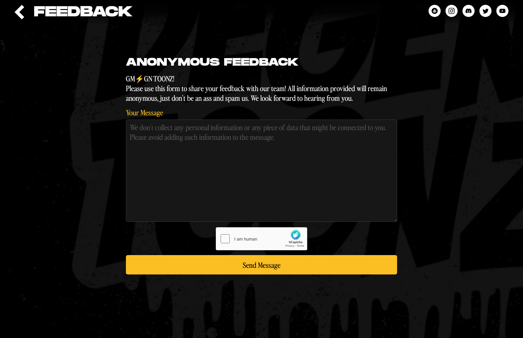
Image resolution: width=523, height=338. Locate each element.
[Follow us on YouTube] (502, 11)
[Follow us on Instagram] (452, 11)
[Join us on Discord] (468, 11)
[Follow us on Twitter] (485, 11)
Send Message (262, 265)
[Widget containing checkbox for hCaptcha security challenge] (261, 238)
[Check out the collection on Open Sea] (435, 11)
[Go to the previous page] (19, 12)
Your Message (144, 112)
